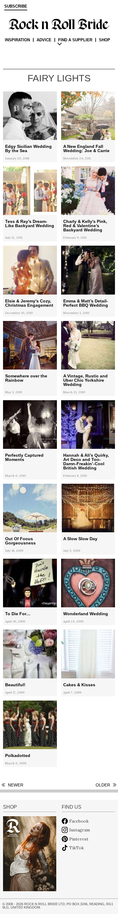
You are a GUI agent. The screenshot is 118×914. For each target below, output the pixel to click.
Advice (44, 40)
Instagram (79, 830)
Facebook (79, 821)
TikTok (76, 848)
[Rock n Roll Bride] (59, 23)
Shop (104, 40)
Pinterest (78, 839)
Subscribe (15, 6)
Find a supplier (75, 40)
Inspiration (17, 40)
